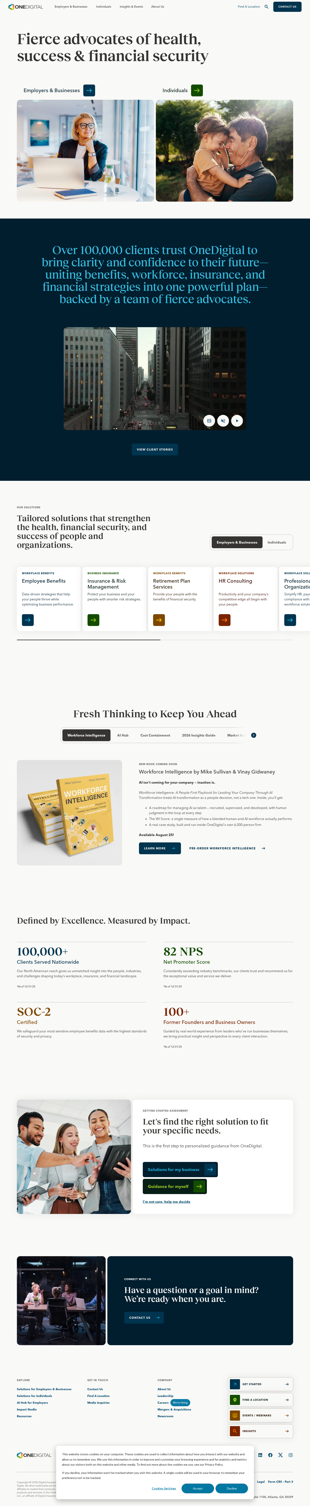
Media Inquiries (98, 1403)
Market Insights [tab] (240, 735)
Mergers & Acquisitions (174, 1409)
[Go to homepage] (25, 6)
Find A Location (98, 1396)
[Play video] (237, 421)
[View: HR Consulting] (246, 599)
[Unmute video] (223, 421)
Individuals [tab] (277, 542)
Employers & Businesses (71, 6)
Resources (24, 1416)
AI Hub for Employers (33, 1403)
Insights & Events (131, 6)
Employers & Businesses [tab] (237, 542)
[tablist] (155, 735)
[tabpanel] (155, 812)
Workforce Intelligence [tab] (86, 735)
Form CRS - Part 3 (280, 1482)
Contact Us (95, 1389)
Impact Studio (27, 1409)
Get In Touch (97, 1380)
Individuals (103, 6)
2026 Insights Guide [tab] (199, 735)
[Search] (266, 7)
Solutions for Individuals (34, 1396)
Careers (163, 1403)
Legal (261, 1482)
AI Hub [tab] (123, 735)
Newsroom (165, 1416)
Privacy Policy (213, 1464)
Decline (232, 1488)
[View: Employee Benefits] (49, 599)
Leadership (165, 1396)
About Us (157, 6)
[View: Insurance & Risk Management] (114, 599)
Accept (198, 1488)
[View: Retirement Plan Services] (180, 599)
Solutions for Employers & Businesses (44, 1389)
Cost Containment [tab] (155, 735)
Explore (23, 1380)
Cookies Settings (164, 1488)
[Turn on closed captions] (209, 421)
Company (165, 1380)
